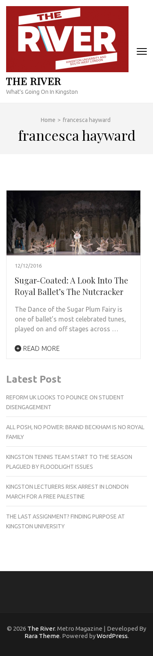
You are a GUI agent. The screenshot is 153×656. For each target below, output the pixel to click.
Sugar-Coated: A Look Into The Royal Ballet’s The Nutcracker (71, 286)
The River (33, 80)
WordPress (112, 635)
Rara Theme (42, 635)
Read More (40, 348)
